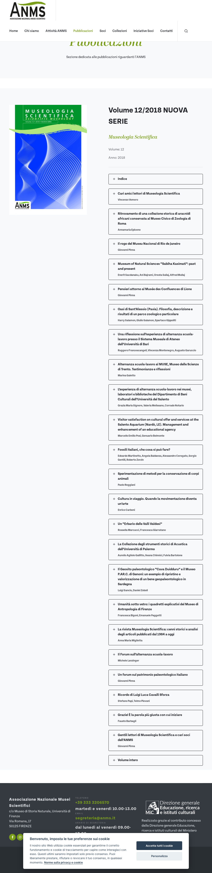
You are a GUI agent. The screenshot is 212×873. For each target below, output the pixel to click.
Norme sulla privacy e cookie (63, 862)
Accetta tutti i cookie (159, 845)
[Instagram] (20, 837)
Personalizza (159, 856)
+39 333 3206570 (92, 802)
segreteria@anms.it (95, 818)
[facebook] (12, 837)
